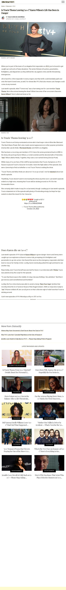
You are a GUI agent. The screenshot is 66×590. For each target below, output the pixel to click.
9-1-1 (14, 6)
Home (3, 6)
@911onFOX (33, 201)
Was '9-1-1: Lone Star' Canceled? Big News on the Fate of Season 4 (21, 335)
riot (3, 289)
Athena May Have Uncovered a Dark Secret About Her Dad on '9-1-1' (22, 330)
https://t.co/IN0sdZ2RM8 (33, 203)
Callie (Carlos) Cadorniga (16, 17)
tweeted (53, 172)
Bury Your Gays (45, 284)
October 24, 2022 (33, 209)
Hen (3, 158)
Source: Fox (5, 132)
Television (9, 6)
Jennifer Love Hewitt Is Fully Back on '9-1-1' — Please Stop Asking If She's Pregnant (26, 339)
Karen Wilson (6, 94)
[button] (63, 2)
